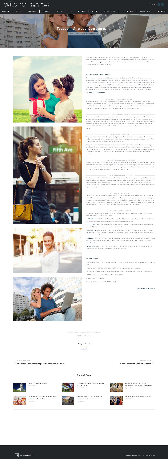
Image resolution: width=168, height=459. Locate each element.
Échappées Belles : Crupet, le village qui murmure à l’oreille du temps (89, 397)
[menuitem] (5, 11)
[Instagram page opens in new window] (162, 4)
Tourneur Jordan (27, 455)
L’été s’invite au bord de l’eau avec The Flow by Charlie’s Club (90, 384)
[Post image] (19, 387)
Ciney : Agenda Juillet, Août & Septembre (138, 396)
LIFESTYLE (87, 335)
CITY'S (76, 332)
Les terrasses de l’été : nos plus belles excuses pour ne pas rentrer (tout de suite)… (42, 397)
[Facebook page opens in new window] (158, 4)
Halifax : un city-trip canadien (37, 383)
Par (85, 332)
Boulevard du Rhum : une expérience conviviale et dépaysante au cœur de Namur (138, 384)
